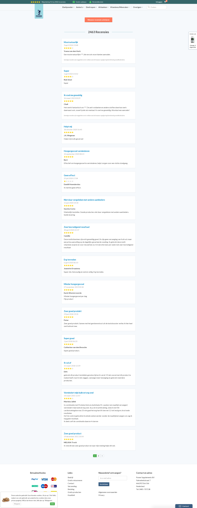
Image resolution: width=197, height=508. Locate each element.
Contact (71, 483)
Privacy (101, 495)
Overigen (137, 7)
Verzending (72, 486)
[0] (165, 2)
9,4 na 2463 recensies (54, 2)
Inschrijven (104, 484)
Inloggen (159, 2)
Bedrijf (70, 477)
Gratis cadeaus (81, 2)
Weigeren (17, 504)
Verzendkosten (97, 2)
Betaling (71, 489)
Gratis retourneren (75, 480)
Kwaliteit (71, 495)
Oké (52, 504)
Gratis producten (74, 492)
